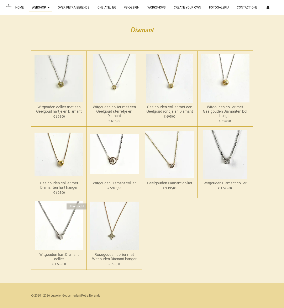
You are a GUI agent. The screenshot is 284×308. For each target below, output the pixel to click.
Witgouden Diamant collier (114, 183)
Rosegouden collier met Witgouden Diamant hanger (114, 256)
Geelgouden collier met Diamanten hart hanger (59, 185)
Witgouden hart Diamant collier (59, 256)
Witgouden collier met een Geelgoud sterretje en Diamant (114, 111)
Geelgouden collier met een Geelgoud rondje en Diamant (169, 109)
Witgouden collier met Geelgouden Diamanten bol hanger (225, 111)
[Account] (268, 7)
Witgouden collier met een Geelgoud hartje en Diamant (59, 109)
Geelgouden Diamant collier (169, 183)
